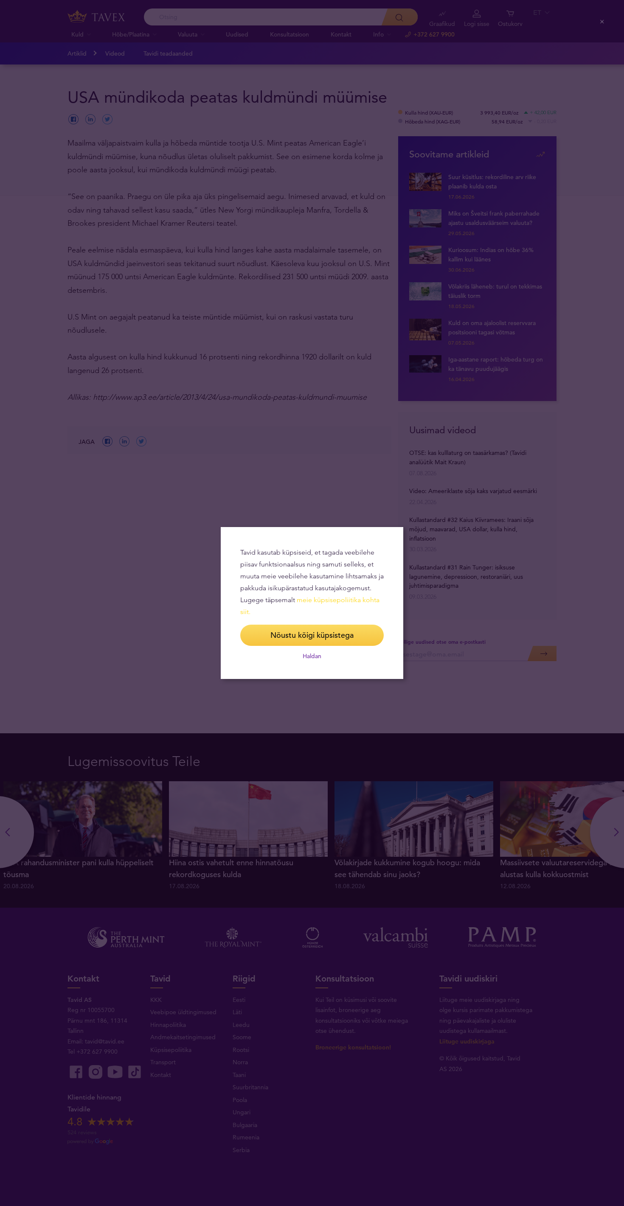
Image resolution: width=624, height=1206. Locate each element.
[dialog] (312, 603)
